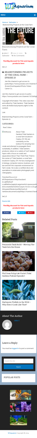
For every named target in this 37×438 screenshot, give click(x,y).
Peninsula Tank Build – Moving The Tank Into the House (18, 245)
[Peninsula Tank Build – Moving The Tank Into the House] (18, 232)
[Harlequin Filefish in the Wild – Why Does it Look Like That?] (18, 290)
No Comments (19, 56)
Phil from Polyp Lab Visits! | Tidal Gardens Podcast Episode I (16, 274)
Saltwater (5, 56)
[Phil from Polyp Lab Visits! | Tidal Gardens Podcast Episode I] (18, 261)
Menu (3, 15)
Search (18, 367)
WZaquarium (12, 433)
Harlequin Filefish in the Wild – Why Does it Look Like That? (16, 303)
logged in (15, 348)
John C (6, 53)
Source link (6, 201)
